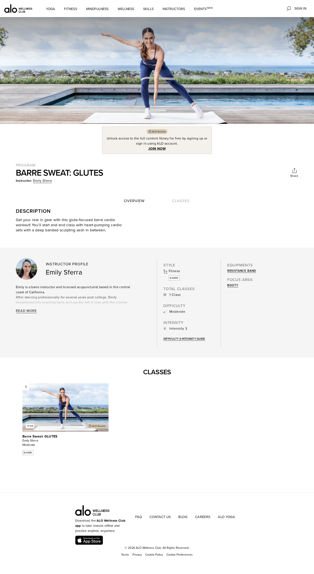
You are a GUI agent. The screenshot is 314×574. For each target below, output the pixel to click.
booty (232, 285)
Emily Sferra (42, 181)
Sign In (300, 8)
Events (203, 9)
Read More (26, 311)
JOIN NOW (157, 149)
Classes (180, 200)
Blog (182, 517)
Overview (134, 200)
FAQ (138, 517)
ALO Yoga (226, 517)
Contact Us (160, 517)
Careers (202, 517)
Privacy (137, 554)
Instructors (174, 9)
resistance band (241, 271)
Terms (125, 554)
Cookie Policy (154, 554)
